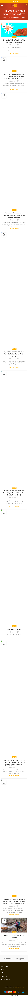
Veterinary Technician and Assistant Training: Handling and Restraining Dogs (14, 215)
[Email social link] (14, 1)
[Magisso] (20, 958)
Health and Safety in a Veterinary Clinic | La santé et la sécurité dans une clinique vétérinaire (14, 76)
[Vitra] (7, 958)
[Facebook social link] (10, 1)
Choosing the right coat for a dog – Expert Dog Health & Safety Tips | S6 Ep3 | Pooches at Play (14, 762)
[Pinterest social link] (16, 1)
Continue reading (14, 53)
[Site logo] (14, 5)
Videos (14, 37)
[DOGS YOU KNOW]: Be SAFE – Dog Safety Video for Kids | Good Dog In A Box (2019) (14, 493)
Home (4, 17)
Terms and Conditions (14, 995)
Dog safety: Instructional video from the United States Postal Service (14, 354)
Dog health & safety (14, 629)
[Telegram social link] (18, 1)
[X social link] (12, 1)
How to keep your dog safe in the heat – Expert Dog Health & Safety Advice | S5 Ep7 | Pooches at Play (14, 901)
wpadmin (13, 45)
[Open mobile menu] (2, 5)
